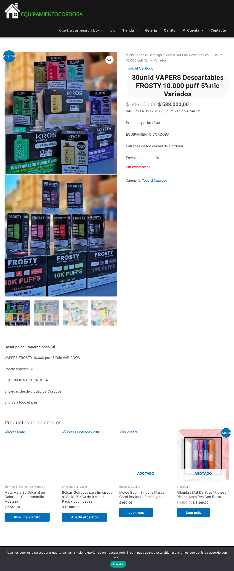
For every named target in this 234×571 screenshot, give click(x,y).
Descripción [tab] (14, 347)
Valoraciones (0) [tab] (41, 347)
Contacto (218, 30)
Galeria (151, 30)
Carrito (170, 30)
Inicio (110, 30)
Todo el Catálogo (149, 55)
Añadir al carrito (27, 517)
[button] (109, 60)
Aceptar (118, 564)
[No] (228, 559)
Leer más (136, 512)
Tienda (128, 30)
